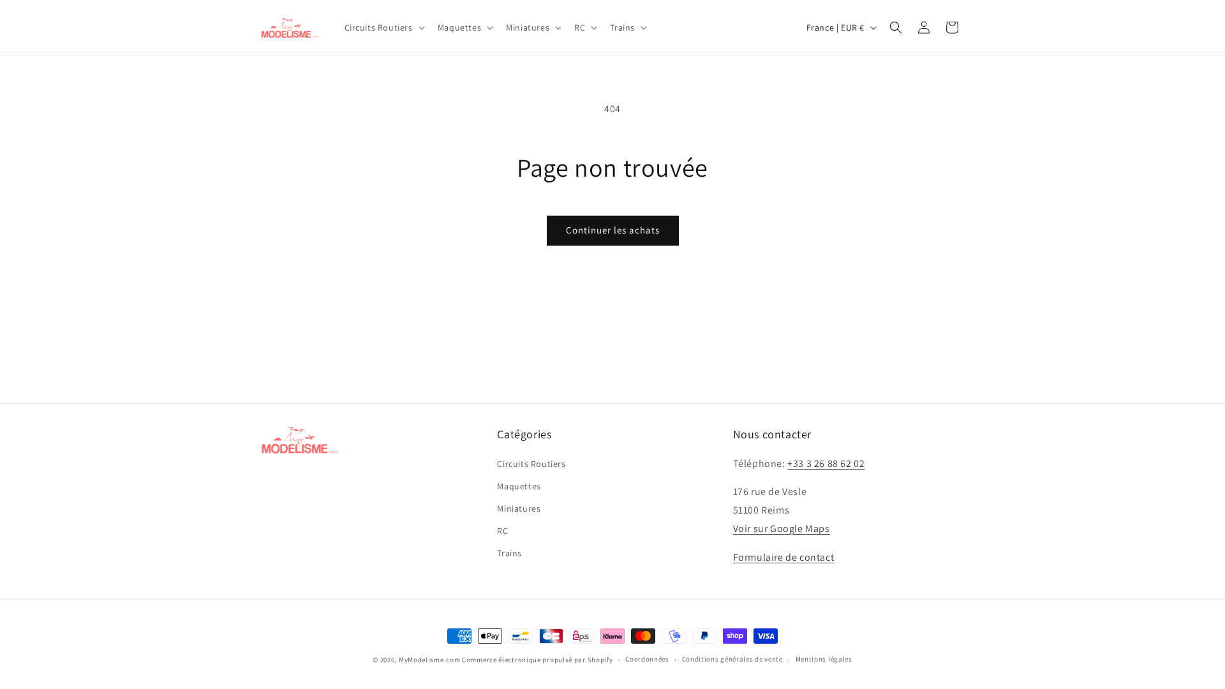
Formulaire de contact (784, 557)
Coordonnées (647, 659)
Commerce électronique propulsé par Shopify (537, 659)
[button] (383, 27)
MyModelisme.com (430, 659)
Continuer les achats (613, 230)
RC (502, 531)
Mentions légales (824, 659)
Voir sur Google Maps (781, 528)
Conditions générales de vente (732, 659)
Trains (509, 553)
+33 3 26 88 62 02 (826, 463)
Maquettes (518, 486)
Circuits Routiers (531, 464)
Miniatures (518, 508)
